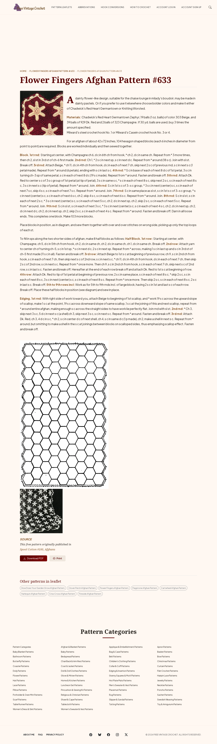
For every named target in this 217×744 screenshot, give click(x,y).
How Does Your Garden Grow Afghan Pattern (43, 588)
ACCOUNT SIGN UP (191, 7)
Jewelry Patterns (164, 680)
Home (23, 71)
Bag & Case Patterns (119, 652)
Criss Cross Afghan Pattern (62, 593)
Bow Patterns (163, 656)
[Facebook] (108, 734)
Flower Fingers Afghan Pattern (114, 588)
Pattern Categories (22, 647)
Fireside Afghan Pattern (90, 593)
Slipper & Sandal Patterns (121, 699)
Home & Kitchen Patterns (73, 680)
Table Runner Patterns (23, 704)
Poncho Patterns (165, 690)
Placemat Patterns (118, 690)
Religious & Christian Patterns (75, 695)
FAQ (40, 734)
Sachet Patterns (165, 695)
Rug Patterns (115, 695)
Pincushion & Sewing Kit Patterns (76, 690)
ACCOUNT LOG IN (166, 7)
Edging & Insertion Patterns (122, 671)
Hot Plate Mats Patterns (120, 680)
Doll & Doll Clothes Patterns (74, 671)
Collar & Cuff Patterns (119, 666)
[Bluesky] (99, 734)
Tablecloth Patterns (70, 704)
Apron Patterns (164, 647)
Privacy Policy (55, 734)
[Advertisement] (108, 37)
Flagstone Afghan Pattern (144, 588)
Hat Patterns (19, 680)
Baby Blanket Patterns (23, 652)
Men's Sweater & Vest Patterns (123, 685)
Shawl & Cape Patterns (72, 699)
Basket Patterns (164, 652)
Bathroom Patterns (22, 656)
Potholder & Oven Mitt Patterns (27, 695)
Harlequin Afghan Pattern (33, 593)
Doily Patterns (19, 671)
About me (29, 734)
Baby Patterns (67, 652)
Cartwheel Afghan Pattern (173, 588)
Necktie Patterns (165, 685)
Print (59, 558)
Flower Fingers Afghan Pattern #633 (52, 71)
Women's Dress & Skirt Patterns (27, 709)
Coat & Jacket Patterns (72, 666)
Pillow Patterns (20, 690)
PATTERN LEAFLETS (62, 7)
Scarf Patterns (19, 699)
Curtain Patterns (165, 666)
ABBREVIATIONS (86, 7)
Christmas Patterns (166, 661)
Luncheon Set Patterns (72, 685)
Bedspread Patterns (70, 656)
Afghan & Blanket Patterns (73, 647)
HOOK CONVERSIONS (112, 7)
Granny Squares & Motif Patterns (124, 675)
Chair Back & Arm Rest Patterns (75, 661)
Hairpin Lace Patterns (167, 675)
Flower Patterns (20, 675)
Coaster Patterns (21, 666)
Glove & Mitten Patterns (72, 675)
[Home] (29, 6)
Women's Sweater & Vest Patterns (77, 709)
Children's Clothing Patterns (122, 661)
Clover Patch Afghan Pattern (82, 588)
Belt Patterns (115, 656)
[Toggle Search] (210, 7)
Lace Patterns (19, 685)
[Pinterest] (91, 734)
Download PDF (35, 558)
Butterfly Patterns (21, 661)
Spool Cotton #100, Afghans (37, 549)
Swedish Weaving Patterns (169, 699)
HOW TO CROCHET (140, 7)
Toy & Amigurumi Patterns (169, 704)
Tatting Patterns (117, 704)
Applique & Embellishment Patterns (126, 647)
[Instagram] (117, 734)
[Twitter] (126, 734)
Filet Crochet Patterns (167, 671)
